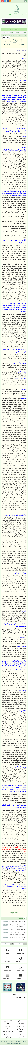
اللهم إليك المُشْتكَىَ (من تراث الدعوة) (14, 938)
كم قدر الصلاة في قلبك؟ (13, 930)
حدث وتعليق (7, 32)
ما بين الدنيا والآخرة (13, 29)
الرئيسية (24, 32)
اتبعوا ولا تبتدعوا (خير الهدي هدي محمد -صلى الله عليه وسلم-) (14, 933)
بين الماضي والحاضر (16, 32)
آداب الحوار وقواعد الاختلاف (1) (13, 922)
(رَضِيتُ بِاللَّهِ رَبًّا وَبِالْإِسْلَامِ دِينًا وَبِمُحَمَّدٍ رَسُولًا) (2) (14, 925)
